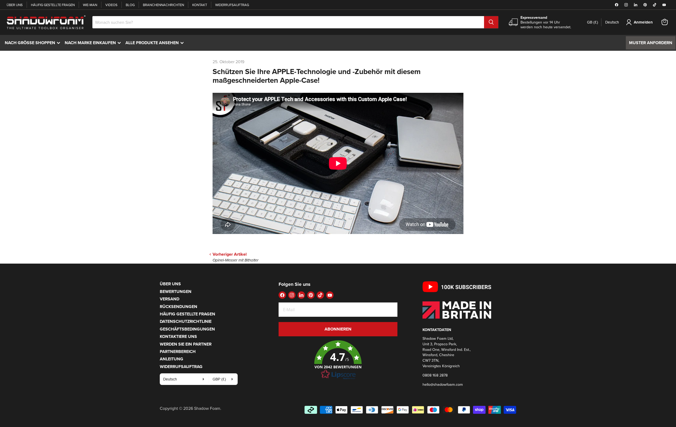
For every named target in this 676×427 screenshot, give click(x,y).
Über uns (15, 4)
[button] (338, 360)
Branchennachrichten (163, 4)
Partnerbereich (178, 351)
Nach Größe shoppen (34, 43)
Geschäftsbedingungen (187, 329)
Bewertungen (175, 291)
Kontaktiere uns (178, 336)
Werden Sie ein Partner (186, 344)
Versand (169, 299)
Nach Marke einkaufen (94, 43)
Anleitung (171, 359)
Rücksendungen (178, 307)
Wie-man (90, 4)
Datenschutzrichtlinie (186, 321)
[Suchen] (491, 22)
